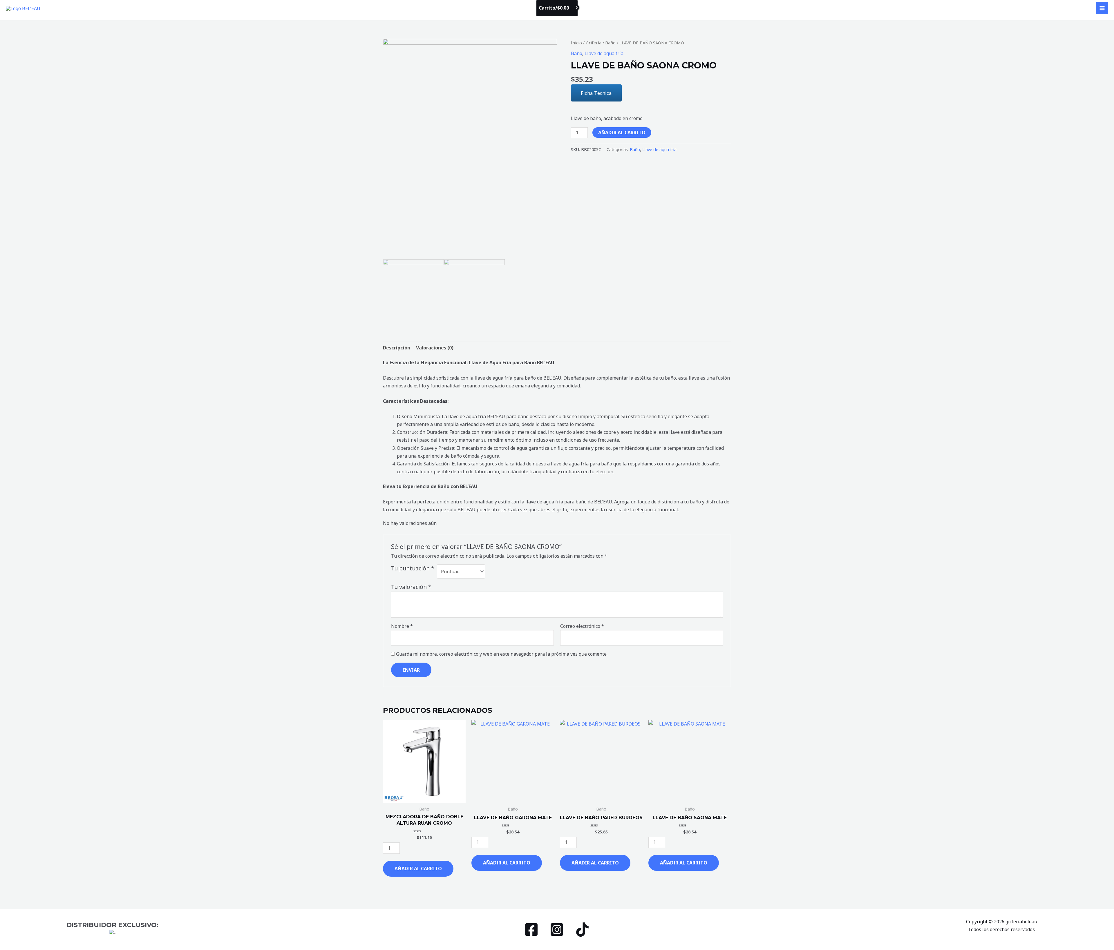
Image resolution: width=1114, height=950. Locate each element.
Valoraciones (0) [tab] (434, 348)
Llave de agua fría (604, 53)
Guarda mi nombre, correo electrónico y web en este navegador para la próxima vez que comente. (501, 654)
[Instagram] (557, 929)
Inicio (576, 43)
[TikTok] (582, 929)
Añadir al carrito (621, 132)
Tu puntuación (412, 568)
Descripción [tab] (396, 348)
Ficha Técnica (596, 93)
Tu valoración (411, 587)
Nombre (402, 626)
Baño (610, 43)
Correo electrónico (582, 626)
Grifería (593, 43)
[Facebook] (531, 929)
